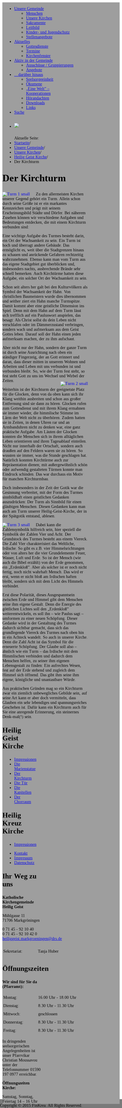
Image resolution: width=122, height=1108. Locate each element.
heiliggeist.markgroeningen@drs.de (32, 938)
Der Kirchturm (23, 775)
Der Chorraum (22, 799)
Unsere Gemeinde (29, 147)
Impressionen (25, 759)
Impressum (23, 858)
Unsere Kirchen (27, 152)
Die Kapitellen (22, 790)
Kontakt (21, 853)
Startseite (22, 143)
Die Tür (21, 783)
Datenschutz (24, 863)
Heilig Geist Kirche (30, 157)
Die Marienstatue (25, 766)
